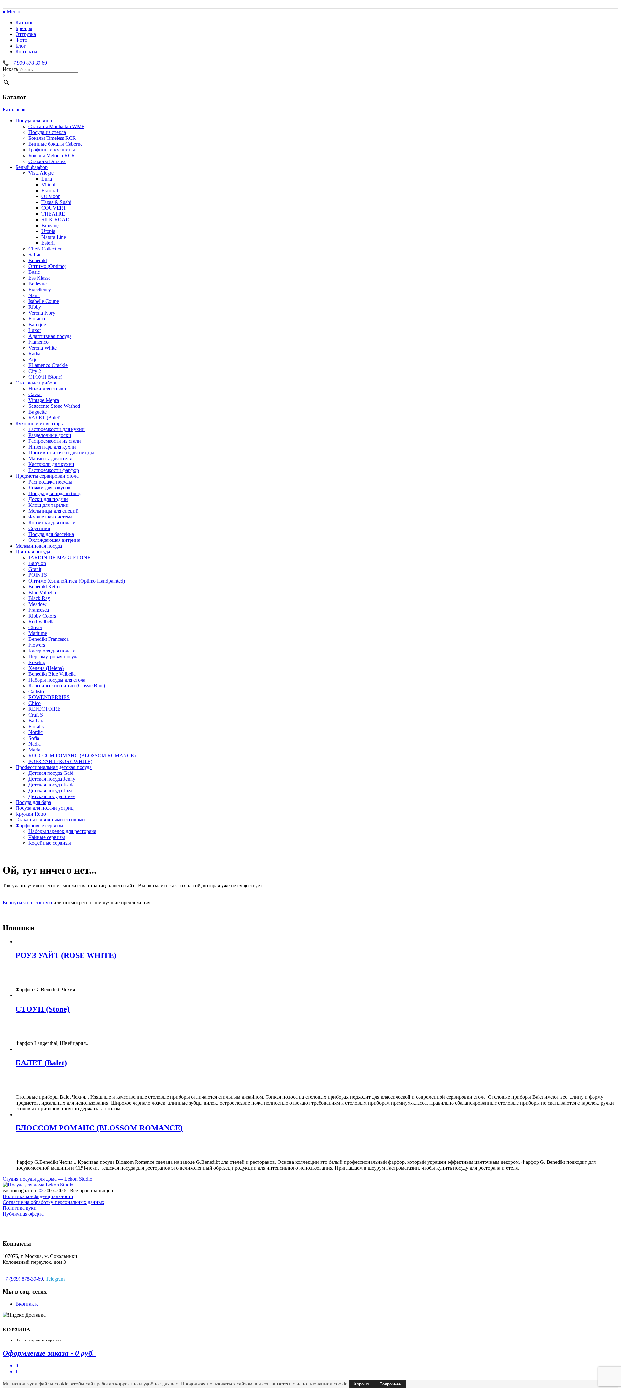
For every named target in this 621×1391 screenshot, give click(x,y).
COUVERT (53, 208)
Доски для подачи (48, 499)
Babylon (37, 563)
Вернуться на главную (27, 902)
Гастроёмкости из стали (54, 441)
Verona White (42, 348)
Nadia (34, 744)
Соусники (39, 528)
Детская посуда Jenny (51, 779)
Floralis (36, 726)
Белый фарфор (32, 167)
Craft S (35, 715)
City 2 (34, 371)
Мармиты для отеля (50, 458)
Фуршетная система (50, 516)
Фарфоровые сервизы (39, 825)
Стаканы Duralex (47, 161)
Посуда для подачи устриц (45, 808)
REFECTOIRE (44, 709)
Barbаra (36, 720)
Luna (46, 179)
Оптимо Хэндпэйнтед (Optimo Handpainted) (76, 581)
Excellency (39, 289)
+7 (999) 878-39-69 (23, 1279)
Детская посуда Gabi (50, 773)
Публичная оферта (23, 1214)
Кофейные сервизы (49, 843)
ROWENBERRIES (49, 697)
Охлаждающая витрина (54, 540)
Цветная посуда (33, 551)
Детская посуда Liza (50, 790)
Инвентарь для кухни (52, 447)
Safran (35, 254)
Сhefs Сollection (45, 248)
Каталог (24, 22)
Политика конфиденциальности (38, 1196)
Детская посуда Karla (51, 784)
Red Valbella (41, 621)
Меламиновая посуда (39, 546)
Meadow (37, 604)
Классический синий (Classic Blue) (66, 685)
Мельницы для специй (53, 511)
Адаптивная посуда (49, 336)
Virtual (48, 184)
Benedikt (37, 260)
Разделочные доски (49, 435)
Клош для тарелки (48, 505)
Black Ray (39, 598)
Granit (34, 569)
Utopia (48, 231)
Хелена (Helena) (46, 668)
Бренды (24, 28)
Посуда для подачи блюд (55, 493)
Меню (11, 11)
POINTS (37, 575)
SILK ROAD (55, 219)
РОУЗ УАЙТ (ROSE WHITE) (60, 761)
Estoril (48, 243)
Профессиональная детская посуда (54, 767)
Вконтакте (27, 1304)
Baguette (37, 412)
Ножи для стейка (47, 388)
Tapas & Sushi (56, 202)
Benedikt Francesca (48, 639)
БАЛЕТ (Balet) (44, 417)
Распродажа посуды (50, 481)
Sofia (33, 738)
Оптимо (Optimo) (47, 266)
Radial (35, 353)
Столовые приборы (37, 382)
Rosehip (36, 662)
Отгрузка (26, 34)
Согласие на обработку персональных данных (53, 1202)
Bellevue (37, 283)
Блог (21, 46)
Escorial (49, 190)
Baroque (37, 324)
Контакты (26, 51)
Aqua (34, 359)
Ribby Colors (42, 615)
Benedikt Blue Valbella (52, 674)
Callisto (36, 691)
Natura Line (53, 237)
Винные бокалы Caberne (55, 144)
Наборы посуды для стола (56, 680)
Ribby (34, 307)
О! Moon (50, 196)
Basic (34, 272)
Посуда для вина (34, 120)
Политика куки (20, 1208)
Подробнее (390, 1384)
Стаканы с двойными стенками (50, 819)
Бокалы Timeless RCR (52, 138)
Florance (37, 318)
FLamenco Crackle (48, 365)
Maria (34, 749)
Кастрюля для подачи (52, 650)
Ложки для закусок (49, 487)
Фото (21, 40)
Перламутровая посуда (53, 656)
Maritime (37, 633)
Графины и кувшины (51, 149)
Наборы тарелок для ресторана (62, 831)
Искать (10, 69)
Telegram (55, 1279)
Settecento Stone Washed (54, 406)
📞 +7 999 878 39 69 (25, 63)
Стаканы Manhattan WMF (56, 126)
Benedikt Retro (44, 586)
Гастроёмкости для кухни (56, 429)
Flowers (36, 645)
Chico (34, 703)
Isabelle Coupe (43, 301)
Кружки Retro (31, 814)
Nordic (35, 732)
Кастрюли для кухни (51, 464)
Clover (35, 627)
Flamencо (38, 342)
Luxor (34, 330)
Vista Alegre (41, 173)
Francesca (38, 610)
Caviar (35, 394)
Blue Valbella (42, 592)
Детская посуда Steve (51, 796)
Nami (34, 295)
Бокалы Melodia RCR (51, 155)
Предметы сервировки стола (47, 476)
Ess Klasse (39, 278)
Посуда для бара (33, 802)
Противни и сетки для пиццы (61, 452)
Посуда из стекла (47, 132)
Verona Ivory (41, 313)
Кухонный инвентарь (39, 423)
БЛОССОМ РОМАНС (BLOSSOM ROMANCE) (82, 755)
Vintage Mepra (43, 400)
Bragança (51, 225)
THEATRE (53, 214)
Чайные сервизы (46, 837)
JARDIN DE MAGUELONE (59, 557)
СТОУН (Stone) (45, 377)
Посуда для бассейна (51, 534)
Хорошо (361, 1384)
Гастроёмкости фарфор (53, 470)
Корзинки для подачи (52, 522)
